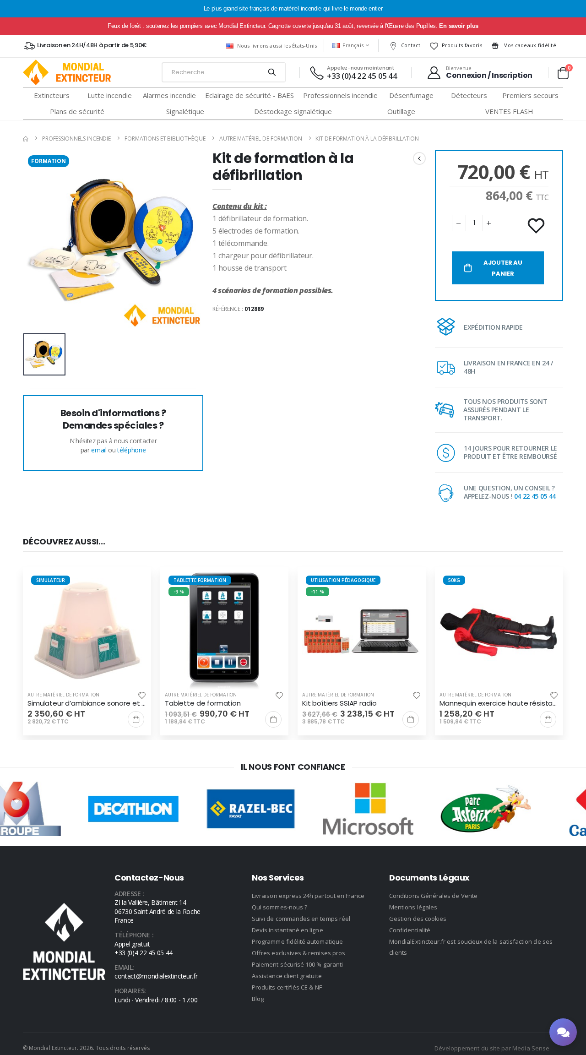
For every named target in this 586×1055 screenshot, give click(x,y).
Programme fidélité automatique (297, 941)
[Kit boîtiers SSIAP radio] (361, 631)
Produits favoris (462, 45)
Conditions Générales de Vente (433, 896)
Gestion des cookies (417, 918)
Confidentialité (409, 930)
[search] (272, 72)
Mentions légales (413, 907)
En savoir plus (458, 25)
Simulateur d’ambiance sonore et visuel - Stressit (86, 703)
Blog (258, 999)
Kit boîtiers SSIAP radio (339, 703)
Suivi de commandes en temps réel (301, 918)
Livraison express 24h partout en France (308, 896)
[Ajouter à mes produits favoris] (537, 226)
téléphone (131, 450)
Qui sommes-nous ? (279, 907)
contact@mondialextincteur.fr (155, 976)
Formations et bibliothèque (165, 138)
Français (353, 45)
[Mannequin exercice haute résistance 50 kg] (499, 631)
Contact (411, 45)
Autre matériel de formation (260, 138)
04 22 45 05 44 (535, 496)
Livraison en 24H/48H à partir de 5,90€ (91, 45)
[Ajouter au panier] (136, 719)
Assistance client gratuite (287, 976)
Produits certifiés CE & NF (287, 987)
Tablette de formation (203, 703)
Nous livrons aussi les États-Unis (277, 45)
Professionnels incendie (76, 138)
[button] (563, 73)
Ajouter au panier (502, 268)
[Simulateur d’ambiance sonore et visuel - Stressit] (86, 631)
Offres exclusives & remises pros (298, 953)
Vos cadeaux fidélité (529, 45)
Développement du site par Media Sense (491, 1048)
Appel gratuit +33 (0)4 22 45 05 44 (143, 948)
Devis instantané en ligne (287, 930)
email (98, 450)
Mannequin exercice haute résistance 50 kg (499, 703)
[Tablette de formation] (224, 631)
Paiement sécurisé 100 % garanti (297, 964)
